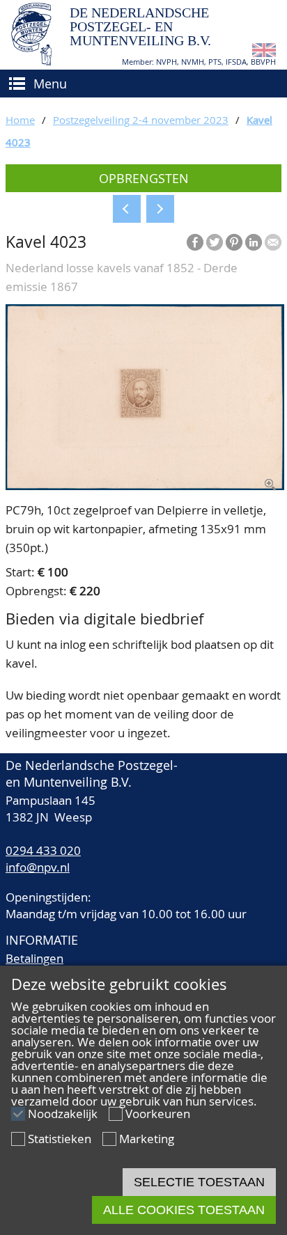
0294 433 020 (43, 850)
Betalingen (34, 958)
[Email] (273, 242)
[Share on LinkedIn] (253, 242)
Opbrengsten (144, 178)
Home (20, 120)
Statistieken (59, 1139)
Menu (50, 83)
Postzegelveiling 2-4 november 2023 (140, 120)
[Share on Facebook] (195, 242)
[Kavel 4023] (145, 486)
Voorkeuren (157, 1114)
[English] (264, 53)
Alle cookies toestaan (184, 1210)
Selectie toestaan (199, 1182)
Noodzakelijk (63, 1114)
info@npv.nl (38, 867)
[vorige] (127, 209)
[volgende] (160, 209)
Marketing (146, 1139)
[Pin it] (234, 242)
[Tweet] (214, 242)
